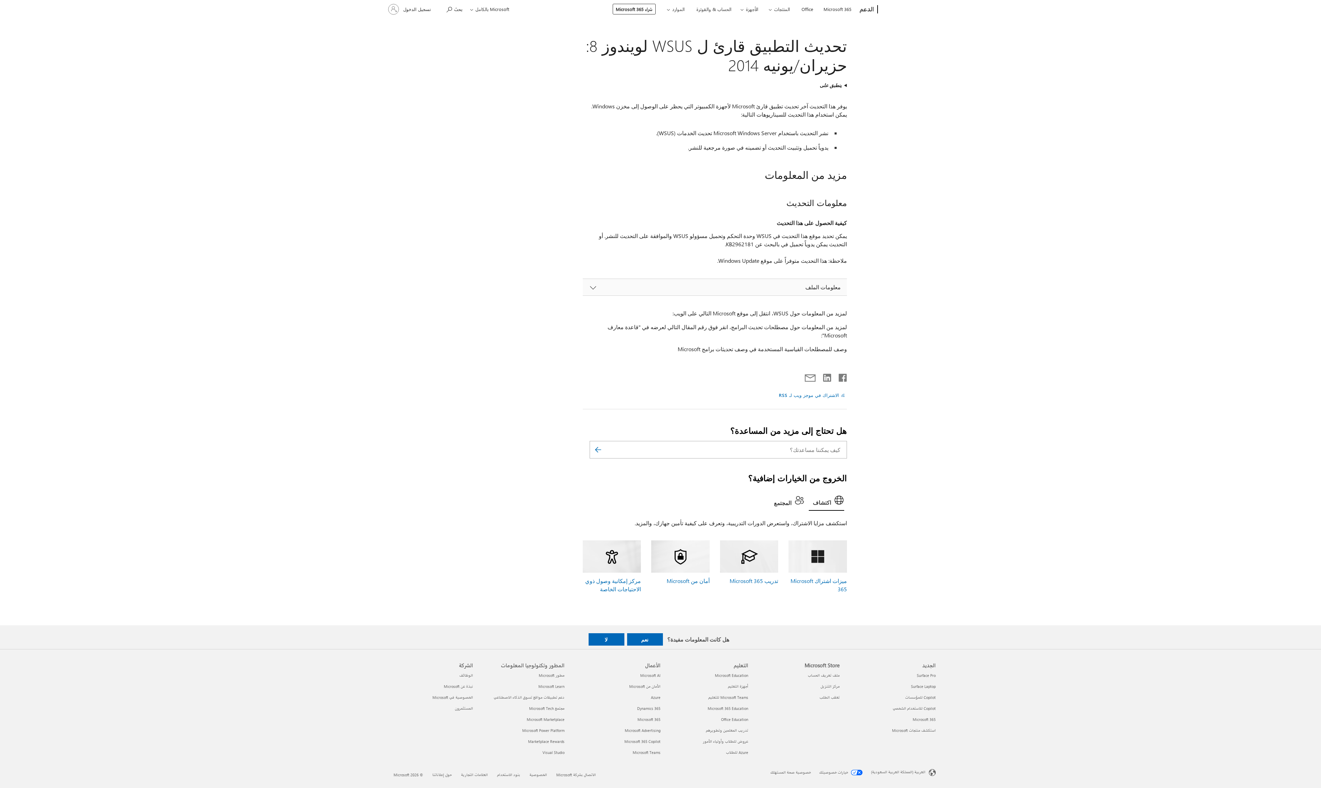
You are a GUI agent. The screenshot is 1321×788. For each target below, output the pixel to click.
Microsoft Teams (646, 752)
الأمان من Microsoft (644, 686)
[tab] (826, 502)
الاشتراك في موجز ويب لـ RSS (809, 395)
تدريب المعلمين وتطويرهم (727, 730)
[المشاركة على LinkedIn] (829, 376)
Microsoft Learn (551, 686)
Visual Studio (554, 752)
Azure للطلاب (737, 752)
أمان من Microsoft (688, 580)
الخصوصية (538, 774)
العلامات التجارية (474, 774)
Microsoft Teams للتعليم (728, 697)
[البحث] (598, 449)
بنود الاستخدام (508, 774)
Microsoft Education (731, 675)
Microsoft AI (650, 675)
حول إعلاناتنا (442, 774)
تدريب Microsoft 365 (754, 580)
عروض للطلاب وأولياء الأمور (725, 741)
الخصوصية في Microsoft (452, 697)
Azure (655, 697)
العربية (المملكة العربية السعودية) (898, 772)
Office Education (734, 719)
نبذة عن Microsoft (458, 686)
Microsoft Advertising (642, 730)
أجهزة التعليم (738, 686)
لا (606, 639)
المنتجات (782, 9)
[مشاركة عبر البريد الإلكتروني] (813, 376)
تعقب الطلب (829, 697)
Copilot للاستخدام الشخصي (914, 708)
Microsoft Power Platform (543, 730)
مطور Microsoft (552, 675)
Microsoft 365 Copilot (642, 741)
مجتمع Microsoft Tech (547, 708)
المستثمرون (464, 708)
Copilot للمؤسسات (920, 697)
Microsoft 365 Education (728, 708)
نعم (644, 639)
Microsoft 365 (837, 9)
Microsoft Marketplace (546, 719)
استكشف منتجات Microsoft (914, 730)
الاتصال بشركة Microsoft (576, 774)
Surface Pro (926, 675)
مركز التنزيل (830, 686)
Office (807, 9)
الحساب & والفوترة (713, 9)
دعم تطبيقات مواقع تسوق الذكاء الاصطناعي (529, 697)
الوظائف (466, 675)
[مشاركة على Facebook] (842, 376)
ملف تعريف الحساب (824, 675)
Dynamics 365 (648, 708)
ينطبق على (831, 85)
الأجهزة (752, 9)
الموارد (678, 9)
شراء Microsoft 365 (634, 9)
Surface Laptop (923, 686)
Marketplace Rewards (546, 741)
